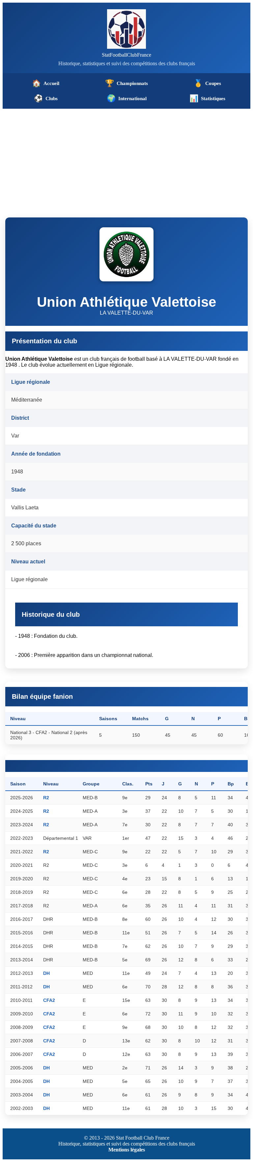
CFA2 (49, 1000)
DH (46, 973)
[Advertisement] (126, 158)
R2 (46, 797)
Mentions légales (126, 1149)
